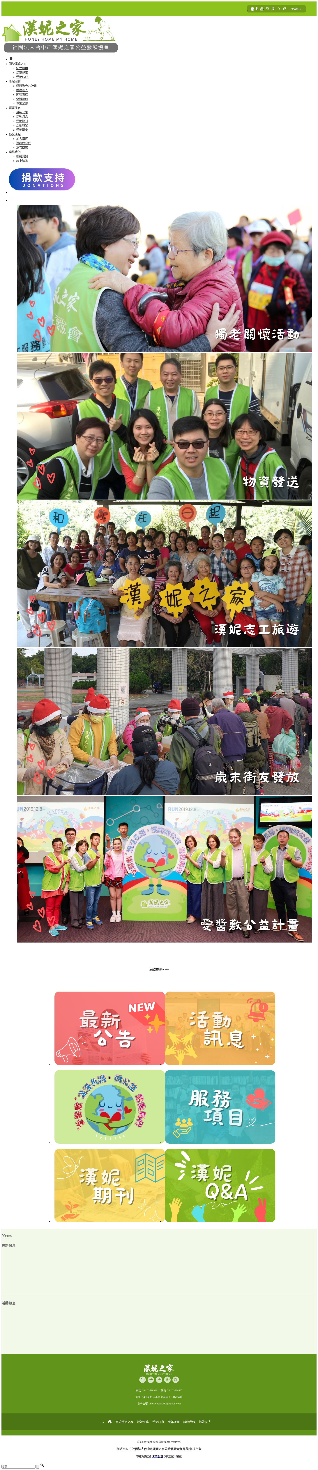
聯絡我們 (189, 1422)
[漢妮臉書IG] (267, 9)
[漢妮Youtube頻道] (261, 9)
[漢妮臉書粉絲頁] (257, 9)
